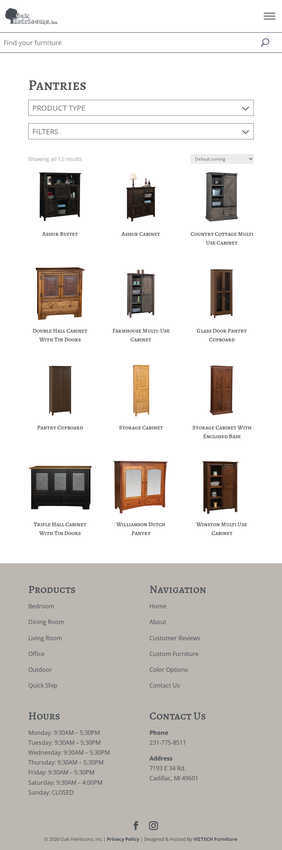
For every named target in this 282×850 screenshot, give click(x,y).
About (157, 622)
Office (36, 654)
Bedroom (41, 606)
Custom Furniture (174, 654)
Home (157, 606)
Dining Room (46, 622)
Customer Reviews (174, 638)
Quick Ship (42, 685)
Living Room (45, 638)
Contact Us (164, 685)
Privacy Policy (123, 839)
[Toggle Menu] (269, 15)
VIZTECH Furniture (216, 839)
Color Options (168, 670)
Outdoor (40, 670)
